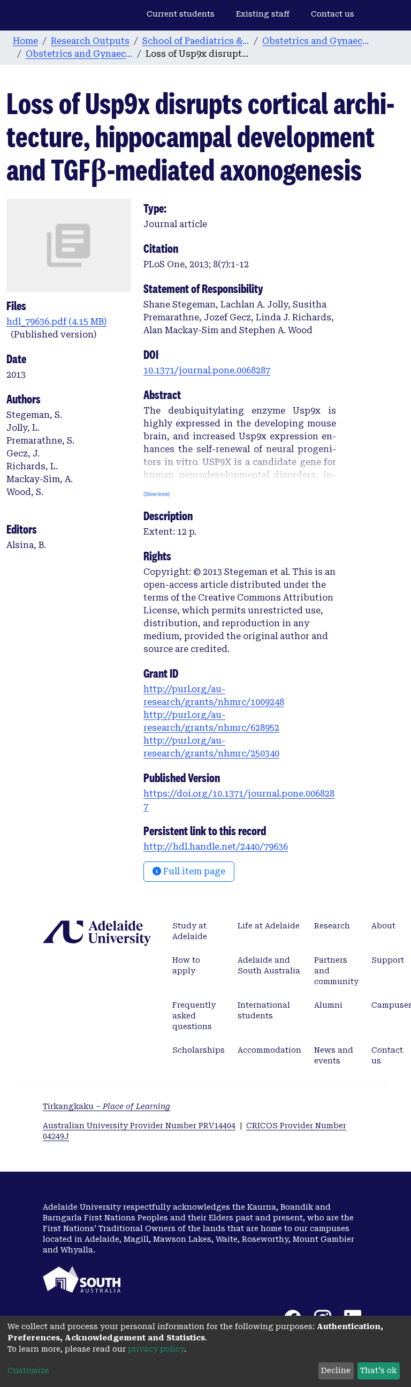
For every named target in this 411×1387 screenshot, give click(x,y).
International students (264, 1010)
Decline (336, 1370)
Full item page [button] (193, 871)
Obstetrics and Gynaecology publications (79, 54)
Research (332, 925)
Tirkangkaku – (106, 1106)
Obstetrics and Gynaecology (315, 41)
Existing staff (263, 14)
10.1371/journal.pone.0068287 (206, 370)
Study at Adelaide (189, 931)
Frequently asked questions (194, 1016)
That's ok (378, 1370)
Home (25, 41)
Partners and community (336, 971)
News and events (333, 1055)
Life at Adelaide (269, 925)
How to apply (186, 965)
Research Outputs (90, 41)
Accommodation (269, 1050)
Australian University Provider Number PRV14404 (139, 1125)
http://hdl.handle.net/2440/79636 (215, 847)
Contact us (332, 14)
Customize (28, 1370)
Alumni (328, 1005)
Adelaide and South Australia (269, 965)
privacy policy (156, 1349)
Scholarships (198, 1050)
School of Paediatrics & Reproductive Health (195, 41)
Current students (181, 14)
